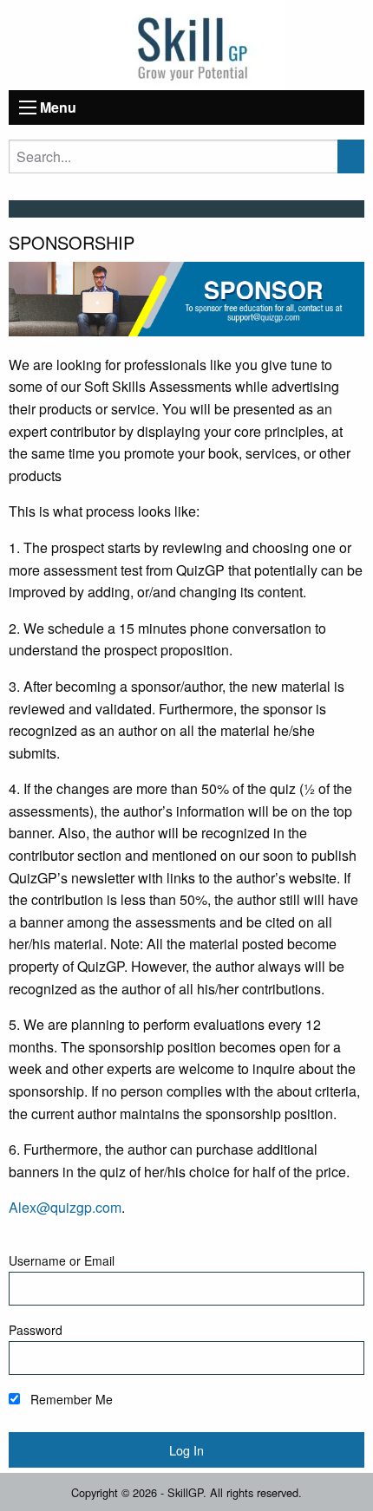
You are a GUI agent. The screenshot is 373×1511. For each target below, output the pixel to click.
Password (35, 1329)
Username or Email (62, 1260)
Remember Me (70, 1399)
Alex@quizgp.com (65, 1207)
